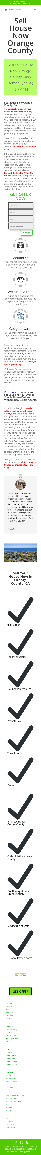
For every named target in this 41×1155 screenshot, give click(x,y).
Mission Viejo (11, 1078)
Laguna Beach (11, 1055)
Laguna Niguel (11, 1061)
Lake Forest (10, 1072)
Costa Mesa (10, 1016)
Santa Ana (9, 1104)
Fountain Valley (11, 1029)
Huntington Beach (12, 1038)
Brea (7, 1010)
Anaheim (9, 1007)
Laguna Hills (10, 1058)
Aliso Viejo (9, 1004)
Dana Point (10, 1027)
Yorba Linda (10, 1127)
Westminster (10, 1124)
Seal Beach (10, 1107)
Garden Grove (11, 1035)
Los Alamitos (10, 1075)
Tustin (8, 1118)
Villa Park (9, 1121)
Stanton (9, 1110)
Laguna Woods (11, 1064)
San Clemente (11, 1098)
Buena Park (10, 1013)
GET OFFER (20, 991)
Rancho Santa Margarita (15, 1095)
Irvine (8, 1041)
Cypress (9, 1018)
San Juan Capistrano (13, 1101)
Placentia (9, 1087)
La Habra (9, 1049)
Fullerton (9, 1032)
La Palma (9, 1052)
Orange (8, 1084)
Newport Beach (11, 1081)
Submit (26, 232)
